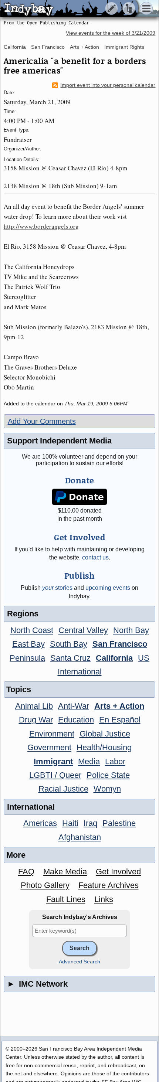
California (15, 47)
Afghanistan (79, 837)
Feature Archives (108, 885)
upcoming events (107, 588)
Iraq (90, 823)
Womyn (107, 788)
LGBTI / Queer (55, 775)
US (143, 658)
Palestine (119, 823)
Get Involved (118, 871)
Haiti (70, 823)
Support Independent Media (59, 440)
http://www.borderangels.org (41, 226)
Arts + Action (84, 47)
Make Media (65, 871)
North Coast (31, 630)
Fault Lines (65, 899)
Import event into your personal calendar (107, 85)
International (80, 671)
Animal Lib (34, 706)
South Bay (68, 644)
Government (49, 747)
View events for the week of (110, 33)
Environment (51, 733)
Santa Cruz (70, 658)
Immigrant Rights (124, 47)
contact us (95, 557)
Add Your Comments (42, 421)
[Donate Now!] (79, 497)
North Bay (131, 630)
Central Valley (83, 630)
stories (57, 588)
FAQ (26, 871)
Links (103, 899)
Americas (40, 823)
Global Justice (105, 733)
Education (76, 719)
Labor (115, 761)
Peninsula (27, 658)
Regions (22, 613)
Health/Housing (104, 747)
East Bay (28, 644)
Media (89, 761)
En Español (120, 719)
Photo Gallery (45, 885)
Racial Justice (63, 788)
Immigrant (53, 761)
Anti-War (73, 706)
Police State (108, 775)
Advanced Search (79, 961)
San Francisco (48, 47)
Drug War (36, 719)
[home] (69, 9)
